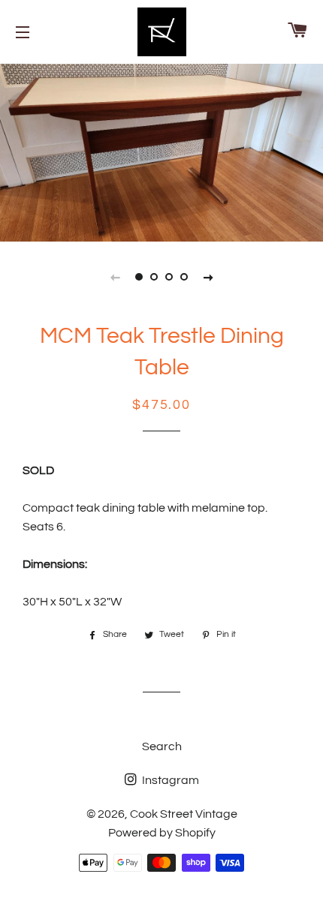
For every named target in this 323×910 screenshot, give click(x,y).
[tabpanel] (161, 151)
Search (162, 746)
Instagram (169, 780)
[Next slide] (208, 276)
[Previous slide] (114, 276)
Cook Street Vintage (183, 814)
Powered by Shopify (162, 833)
